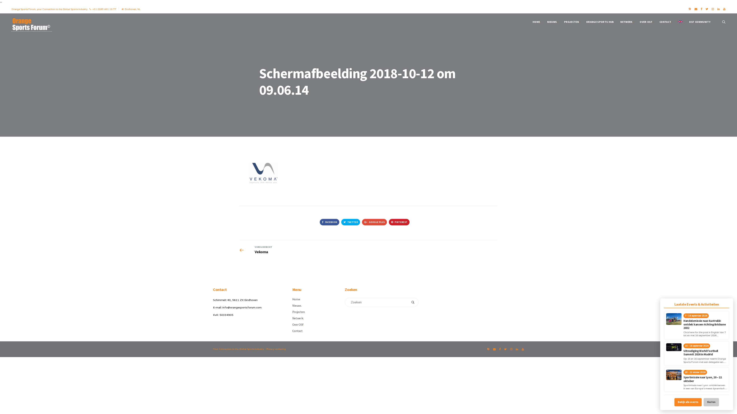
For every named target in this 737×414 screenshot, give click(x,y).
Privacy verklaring (276, 348)
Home (537, 22)
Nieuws (552, 22)
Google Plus (376, 222)
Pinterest (400, 222)
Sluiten (711, 402)
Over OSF (646, 22)
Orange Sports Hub (600, 22)
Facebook (331, 222)
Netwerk (626, 22)
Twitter (352, 222)
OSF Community (700, 22)
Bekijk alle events (688, 402)
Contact (665, 22)
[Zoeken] (412, 302)
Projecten (572, 22)
